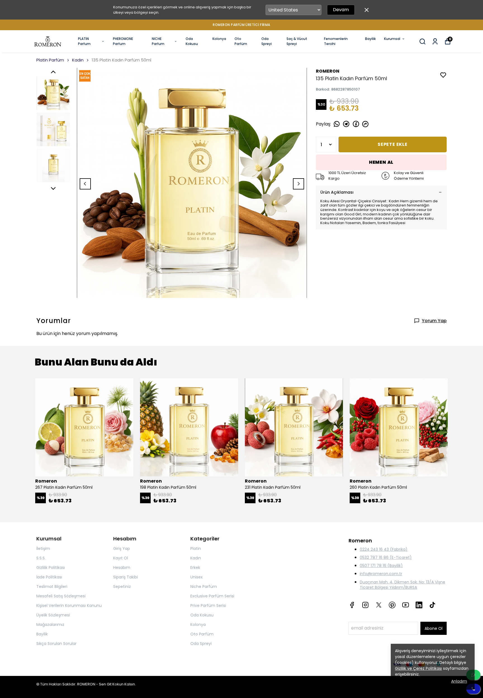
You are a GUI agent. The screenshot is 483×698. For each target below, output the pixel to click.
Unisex (196, 577)
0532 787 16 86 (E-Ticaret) (386, 557)
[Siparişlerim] (435, 41)
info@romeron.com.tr (381, 573)
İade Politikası (49, 577)
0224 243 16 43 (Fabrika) (384, 549)
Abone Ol (433, 628)
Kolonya (219, 38)
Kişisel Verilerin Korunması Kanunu (69, 605)
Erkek (195, 567)
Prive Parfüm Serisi (208, 605)
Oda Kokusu (192, 41)
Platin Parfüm (50, 60)
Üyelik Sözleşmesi (53, 615)
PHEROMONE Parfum (123, 41)
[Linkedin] (419, 605)
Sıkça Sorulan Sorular (56, 643)
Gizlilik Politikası (50, 567)
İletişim (43, 548)
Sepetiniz (122, 586)
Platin (195, 548)
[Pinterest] (392, 605)
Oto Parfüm (241, 41)
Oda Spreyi (266, 41)
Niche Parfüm (203, 586)
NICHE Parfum (158, 41)
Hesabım (121, 567)
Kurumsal (392, 38)
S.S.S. (41, 558)
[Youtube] (405, 605)
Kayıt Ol (120, 558)
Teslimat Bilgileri (51, 586)
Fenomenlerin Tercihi (336, 41)
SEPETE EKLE (393, 144)
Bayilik (370, 38)
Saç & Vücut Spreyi (297, 41)
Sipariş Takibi (125, 577)
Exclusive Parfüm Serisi (212, 596)
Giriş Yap (121, 548)
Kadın (78, 60)
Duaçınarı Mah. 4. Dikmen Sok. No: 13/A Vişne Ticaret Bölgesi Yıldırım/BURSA (402, 584)
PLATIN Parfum (84, 41)
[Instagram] (365, 605)
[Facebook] (352, 605)
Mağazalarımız (50, 624)
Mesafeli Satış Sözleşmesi (61, 596)
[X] (378, 605)
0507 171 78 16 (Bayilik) (381, 565)
